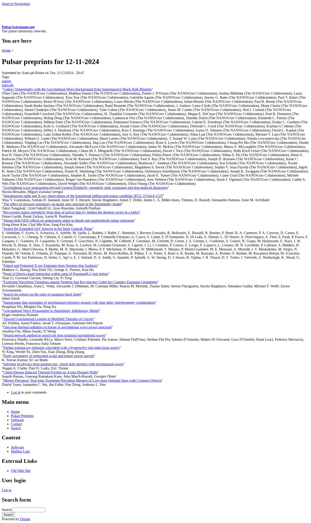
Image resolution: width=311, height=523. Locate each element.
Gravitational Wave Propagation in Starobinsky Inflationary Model (51, 311)
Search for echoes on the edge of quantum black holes (42, 294)
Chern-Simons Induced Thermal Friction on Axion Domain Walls (50, 372)
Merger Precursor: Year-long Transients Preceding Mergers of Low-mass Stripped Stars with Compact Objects (82, 380)
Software (17, 420)
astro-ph (7, 85)
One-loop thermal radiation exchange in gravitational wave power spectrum (57, 327)
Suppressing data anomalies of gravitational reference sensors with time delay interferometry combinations (79, 302)
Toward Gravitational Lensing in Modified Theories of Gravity (48, 319)
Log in (15, 392)
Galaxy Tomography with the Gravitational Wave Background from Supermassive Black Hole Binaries (77, 89)
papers (6, 81)
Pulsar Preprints (22, 416)
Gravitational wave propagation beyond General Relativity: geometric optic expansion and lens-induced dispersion (85, 188)
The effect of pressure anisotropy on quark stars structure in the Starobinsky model (62, 204)
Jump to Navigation (16, 4)
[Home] (10, 23)
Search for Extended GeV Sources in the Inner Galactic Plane (47, 229)
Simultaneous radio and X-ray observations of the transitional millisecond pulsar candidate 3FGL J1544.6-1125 (83, 196)
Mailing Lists (20, 451)
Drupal (25, 519)
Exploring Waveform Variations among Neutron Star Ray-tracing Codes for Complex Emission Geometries (80, 282)
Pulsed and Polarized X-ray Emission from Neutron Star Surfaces (50, 266)
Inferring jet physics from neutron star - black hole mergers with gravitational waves (63, 364)
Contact (16, 424)
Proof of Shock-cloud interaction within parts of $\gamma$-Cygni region (55, 274)
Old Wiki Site (21, 471)
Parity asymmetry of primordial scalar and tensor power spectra (48, 356)
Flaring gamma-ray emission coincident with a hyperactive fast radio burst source (61, 348)
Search (16, 428)
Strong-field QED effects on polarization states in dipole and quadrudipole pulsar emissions (68, 220)
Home (6, 50)
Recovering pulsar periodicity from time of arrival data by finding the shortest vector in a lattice (71, 212)
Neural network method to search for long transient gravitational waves (54, 335)
